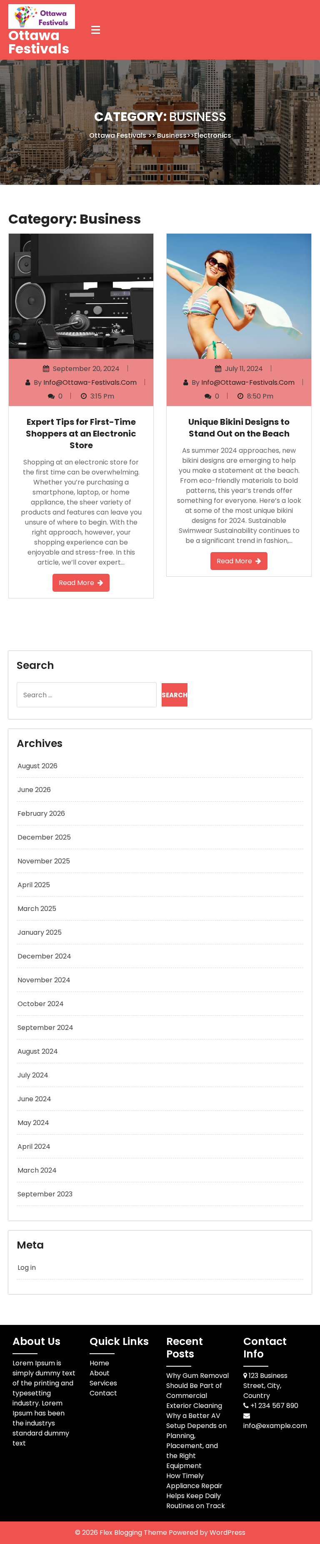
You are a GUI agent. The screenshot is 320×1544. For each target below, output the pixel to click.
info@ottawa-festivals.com (90, 382)
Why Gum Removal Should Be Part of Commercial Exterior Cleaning (197, 1390)
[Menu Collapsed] (96, 29)
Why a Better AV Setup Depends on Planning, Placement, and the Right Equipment (196, 1441)
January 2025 (40, 932)
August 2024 (38, 1051)
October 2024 (41, 1004)
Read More (76, 583)
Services (103, 1383)
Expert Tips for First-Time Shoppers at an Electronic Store (81, 433)
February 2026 (41, 813)
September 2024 (45, 1027)
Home (99, 1363)
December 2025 (44, 837)
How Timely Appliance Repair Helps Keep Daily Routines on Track (195, 1491)
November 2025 (44, 861)
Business (172, 135)
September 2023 (45, 1194)
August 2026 (38, 766)
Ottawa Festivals (38, 42)
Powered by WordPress (207, 1532)
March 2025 (37, 908)
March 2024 (37, 1170)
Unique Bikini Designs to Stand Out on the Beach (239, 427)
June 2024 (34, 1099)
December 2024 (44, 956)
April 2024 (34, 1146)
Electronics (212, 135)
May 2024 (33, 1123)
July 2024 (33, 1075)
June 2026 (34, 790)
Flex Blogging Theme (134, 1532)
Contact (103, 1393)
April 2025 (34, 885)
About (100, 1373)
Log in (27, 1267)
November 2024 (44, 980)
